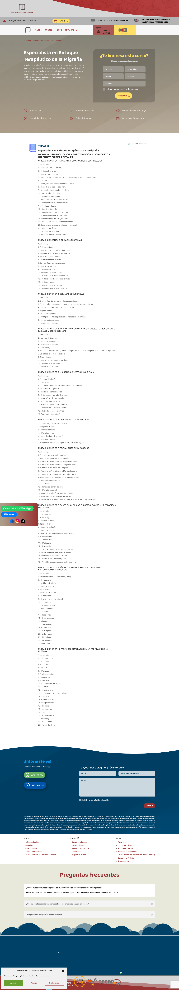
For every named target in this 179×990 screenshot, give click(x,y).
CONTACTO (69, 29)
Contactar (122, 95)
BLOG (59, 29)
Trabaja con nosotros (33, 852)
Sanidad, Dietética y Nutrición (36, 40)
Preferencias (54, 983)
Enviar (148, 805)
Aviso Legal (122, 842)
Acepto (13, 983)
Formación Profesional (80, 848)
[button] (63, 971)
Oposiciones (76, 852)
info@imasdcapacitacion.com (23, 20)
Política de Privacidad (102, 800)
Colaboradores (31, 848)
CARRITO (63, 20)
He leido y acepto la (95, 800)
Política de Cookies (125, 848)
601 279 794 (37, 775)
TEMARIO (43, 146)
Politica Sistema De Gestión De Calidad (40, 855)
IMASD (37, 29)
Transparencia (123, 861)
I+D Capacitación (32, 842)
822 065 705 (38, 785)
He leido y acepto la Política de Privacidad (122, 89)
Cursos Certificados (79, 842)
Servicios (29, 845)
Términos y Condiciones (127, 852)
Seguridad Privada (79, 855)
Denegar (34, 983)
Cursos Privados (55, 40)
